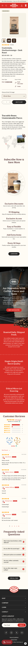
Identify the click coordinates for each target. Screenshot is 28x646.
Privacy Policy (14, 639)
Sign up (22, 625)
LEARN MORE (14, 254)
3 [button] (14, 526)
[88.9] (17, 440)
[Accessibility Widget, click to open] (25, 643)
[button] (2, 5)
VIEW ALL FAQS (14, 578)
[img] (5, 454)
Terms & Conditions (14, 637)
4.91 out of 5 (18, 420)
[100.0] (9, 440)
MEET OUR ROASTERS (14, 310)
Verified (13, 446)
